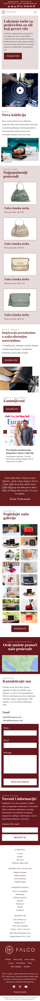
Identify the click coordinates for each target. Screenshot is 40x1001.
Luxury (11, 963)
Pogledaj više (13, 56)
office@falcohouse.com (13, 720)
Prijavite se (20, 837)
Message (7, 752)
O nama (20, 853)
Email (6, 740)
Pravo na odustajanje (20, 891)
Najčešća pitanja (20, 882)
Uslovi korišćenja (20, 879)
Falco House (20, 963)
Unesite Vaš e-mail (10, 824)
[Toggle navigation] (35, 12)
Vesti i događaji (15, 967)
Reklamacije (20, 894)
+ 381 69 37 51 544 (9, 3)
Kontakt (20, 907)
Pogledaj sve (12, 409)
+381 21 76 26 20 (23, 929)
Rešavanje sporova (20, 897)
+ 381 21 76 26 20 (25, 2)
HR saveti (20, 860)
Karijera (20, 857)
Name (6, 728)
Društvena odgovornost (20, 863)
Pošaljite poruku (20, 782)
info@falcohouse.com (30, 3)
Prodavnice (20, 904)
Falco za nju (17, 959)
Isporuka (20, 901)
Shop (30, 963)
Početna (8, 959)
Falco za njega (30, 959)
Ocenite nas (20, 910)
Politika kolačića (20, 875)
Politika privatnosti (20, 872)
